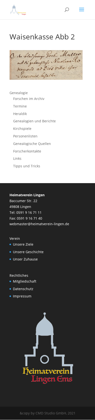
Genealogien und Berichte (34, 121)
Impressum (22, 296)
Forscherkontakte (27, 151)
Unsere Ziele (23, 244)
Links (17, 158)
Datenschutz (23, 288)
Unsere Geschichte (28, 252)
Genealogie (19, 92)
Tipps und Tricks (26, 166)
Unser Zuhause (25, 259)
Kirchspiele (22, 128)
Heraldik (20, 113)
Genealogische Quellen (32, 143)
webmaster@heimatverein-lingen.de (39, 224)
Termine (20, 106)
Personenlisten (25, 136)
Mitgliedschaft (24, 281)
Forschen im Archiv (28, 98)
